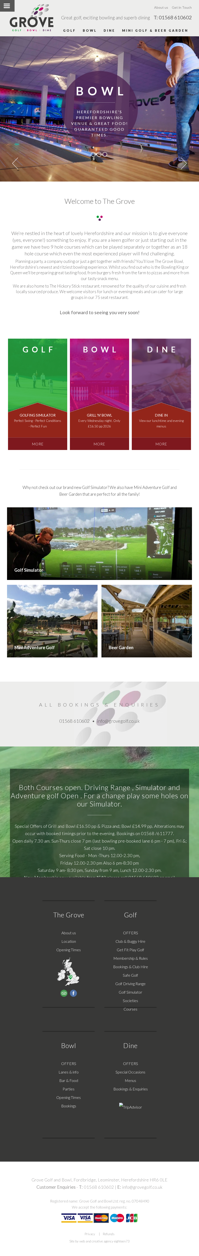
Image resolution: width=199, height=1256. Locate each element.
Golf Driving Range (130, 983)
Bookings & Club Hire (130, 966)
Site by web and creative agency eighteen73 (99, 1241)
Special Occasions (130, 1072)
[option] (99, 109)
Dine (109, 30)
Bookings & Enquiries (130, 1089)
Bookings (68, 1106)
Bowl (90, 30)
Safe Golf (130, 975)
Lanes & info (68, 1072)
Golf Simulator (130, 992)
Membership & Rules (130, 958)
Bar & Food (68, 1080)
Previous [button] (15, 163)
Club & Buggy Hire (130, 941)
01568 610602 (99, 1187)
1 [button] (93, 154)
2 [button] (99, 154)
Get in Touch (182, 7)
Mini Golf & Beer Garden (155, 30)
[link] (37, 394)
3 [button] (104, 154)
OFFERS (130, 932)
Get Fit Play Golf (130, 949)
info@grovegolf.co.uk (142, 1187)
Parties (69, 1089)
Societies (130, 1000)
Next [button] (184, 163)
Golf (69, 30)
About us (161, 7)
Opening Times (68, 949)
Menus (130, 1080)
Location (68, 941)
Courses (130, 1009)
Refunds (109, 1234)
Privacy (90, 1234)
